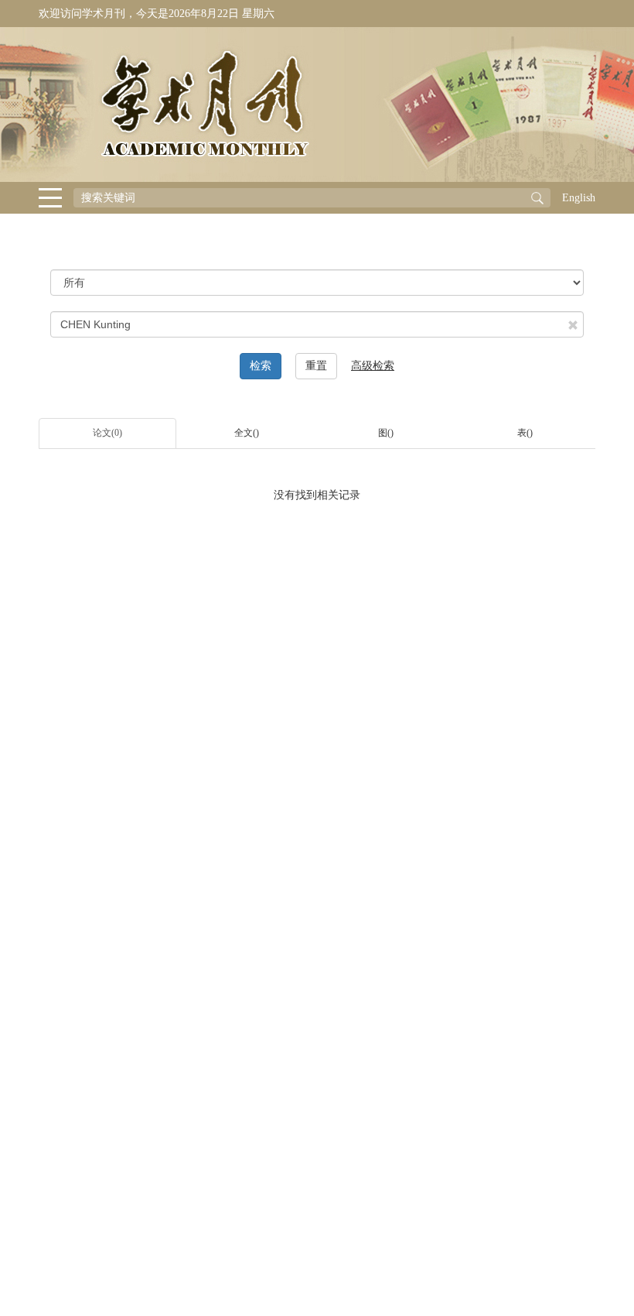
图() (386, 432)
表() (525, 432)
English (578, 198)
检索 (260, 366)
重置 (316, 366)
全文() (246, 432)
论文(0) (107, 432)
